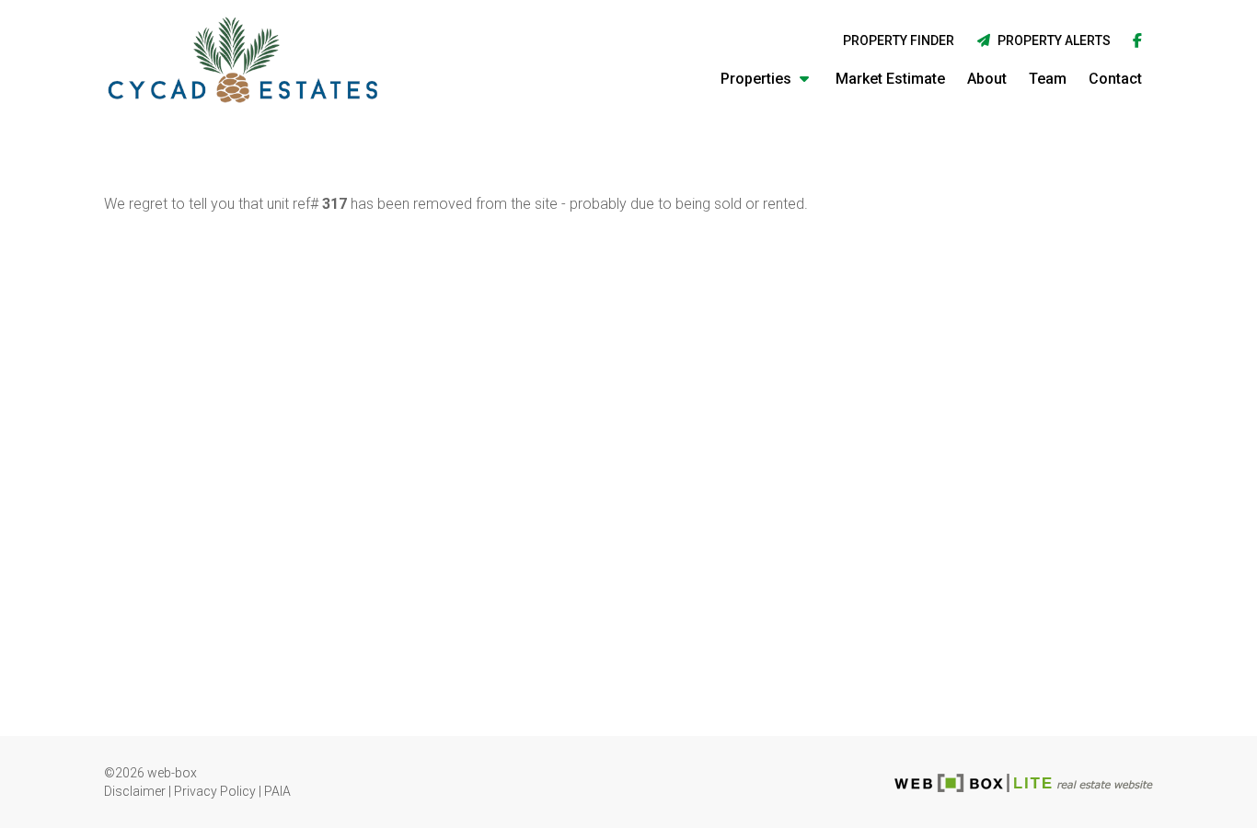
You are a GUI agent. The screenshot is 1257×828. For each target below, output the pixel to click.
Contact (1115, 78)
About (987, 78)
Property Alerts (1051, 40)
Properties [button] (758, 78)
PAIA (277, 791)
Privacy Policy (215, 791)
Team (1048, 78)
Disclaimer (135, 791)
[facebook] (1137, 42)
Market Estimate (890, 78)
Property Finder (898, 40)
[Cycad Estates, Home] (242, 60)
